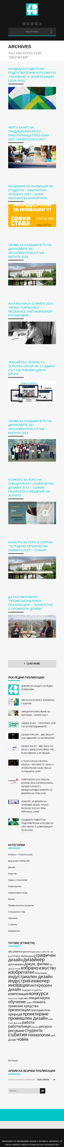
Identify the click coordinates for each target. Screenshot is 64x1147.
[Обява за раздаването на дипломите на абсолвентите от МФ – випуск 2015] (32, 274)
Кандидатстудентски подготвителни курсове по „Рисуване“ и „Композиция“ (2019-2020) (37, 825)
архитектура (29, 951)
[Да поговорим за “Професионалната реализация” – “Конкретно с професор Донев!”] (32, 626)
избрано (29, 968)
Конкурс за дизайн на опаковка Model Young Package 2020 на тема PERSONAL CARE (34, 806)
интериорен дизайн (30, 987)
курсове (23, 998)
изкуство (47, 968)
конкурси (38, 993)
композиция (18, 994)
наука (45, 998)
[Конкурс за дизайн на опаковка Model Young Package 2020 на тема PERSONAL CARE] (14, 802)
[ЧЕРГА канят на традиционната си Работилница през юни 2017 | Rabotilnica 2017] (32, 157)
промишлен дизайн (28, 1018)
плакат (29, 1002)
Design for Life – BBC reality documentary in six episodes (38, 736)
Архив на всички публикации (21, 1079)
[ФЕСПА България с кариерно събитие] (14, 702)
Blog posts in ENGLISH (19, 861)
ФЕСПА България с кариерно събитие (37, 702)
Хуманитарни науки (17, 893)
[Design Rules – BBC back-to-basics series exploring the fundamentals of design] (14, 748)
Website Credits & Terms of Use (28, 1145)
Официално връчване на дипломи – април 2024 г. (35, 713)
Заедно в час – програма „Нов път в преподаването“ (38, 725)
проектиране (35, 1013)
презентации (19, 1010)
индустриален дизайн (30, 976)
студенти (33, 1030)
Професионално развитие (21, 905)
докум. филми (36, 964)
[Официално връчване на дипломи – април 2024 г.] (14, 713)
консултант (13, 998)
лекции (33, 998)
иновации (19, 985)
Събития (12, 924)
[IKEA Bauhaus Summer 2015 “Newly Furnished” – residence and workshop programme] (32, 333)
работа (28, 1022)
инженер (40, 980)
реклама (35, 1027)
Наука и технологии (17, 880)
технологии (39, 1034)
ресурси (45, 1026)
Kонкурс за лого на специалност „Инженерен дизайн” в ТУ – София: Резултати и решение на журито (31, 487)
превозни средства (23, 1006)
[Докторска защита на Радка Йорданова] (14, 690)
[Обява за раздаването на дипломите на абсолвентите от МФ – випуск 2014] (32, 450)
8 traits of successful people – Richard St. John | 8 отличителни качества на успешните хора (37, 766)
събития (17, 1034)
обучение (17, 1002)
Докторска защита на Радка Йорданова (37, 688)
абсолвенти (15, 951)
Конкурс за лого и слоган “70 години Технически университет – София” (30, 546)
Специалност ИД (16, 912)
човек (22, 1039)
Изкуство (12, 874)
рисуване (16, 1031)
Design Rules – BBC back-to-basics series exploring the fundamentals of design (37, 749)
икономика (41, 973)
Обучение (13, 918)
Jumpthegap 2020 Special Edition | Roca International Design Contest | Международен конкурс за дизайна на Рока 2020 (37, 786)
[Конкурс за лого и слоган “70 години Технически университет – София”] (32, 567)
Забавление (14, 931)
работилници (19, 1026)
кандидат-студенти (31, 990)
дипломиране (16, 964)
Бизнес (11, 899)
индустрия (19, 980)
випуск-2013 (41, 952)
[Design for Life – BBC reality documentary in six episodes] (14, 736)
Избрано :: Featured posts (20, 854)
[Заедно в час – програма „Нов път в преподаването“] (14, 725)
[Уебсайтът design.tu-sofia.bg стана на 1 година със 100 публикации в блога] (32, 391)
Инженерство (14, 886)
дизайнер (34, 959)
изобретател (21, 972)
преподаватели (40, 1010)
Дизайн (11, 867)
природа (15, 1014)
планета (39, 1002)
